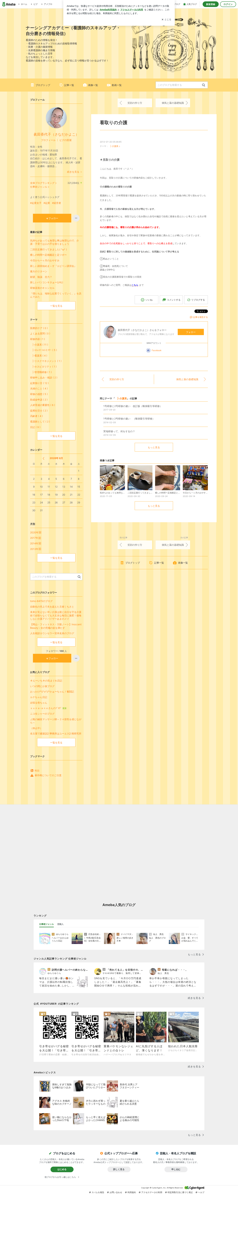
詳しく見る (119, 1169)
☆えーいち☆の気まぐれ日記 (46, 680)
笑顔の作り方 (135, 102)
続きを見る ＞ (74, 171)
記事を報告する (200, 317)
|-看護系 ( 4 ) (38, 355)
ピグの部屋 (65, 140)
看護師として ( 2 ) (40, 421)
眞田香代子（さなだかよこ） (56, 134)
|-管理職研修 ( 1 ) (41, 372)
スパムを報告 (98, 1192)
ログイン (228, 4)
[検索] (203, 85)
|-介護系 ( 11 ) (39, 344)
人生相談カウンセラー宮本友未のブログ (52, 633)
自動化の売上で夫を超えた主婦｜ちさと (52, 606)
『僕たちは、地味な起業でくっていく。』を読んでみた (55, 295)
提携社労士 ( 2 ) (39, 410)
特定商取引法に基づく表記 (180, 1192)
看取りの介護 (113, 122)
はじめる (62, 1169)
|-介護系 (113, 146)
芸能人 (60, 924)
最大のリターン (38, 271)
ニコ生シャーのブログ (42, 713)
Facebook (157, 350)
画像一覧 (93, 85)
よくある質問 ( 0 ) (40, 333)
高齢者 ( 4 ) (36, 415)
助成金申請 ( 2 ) (39, 399)
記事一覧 (69, 85)
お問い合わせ (116, 1192)
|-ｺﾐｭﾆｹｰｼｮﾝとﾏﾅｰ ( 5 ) (43, 349)
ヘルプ (201, 1192)
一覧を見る (56, 305)
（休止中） (36, 728)
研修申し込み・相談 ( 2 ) (43, 377)
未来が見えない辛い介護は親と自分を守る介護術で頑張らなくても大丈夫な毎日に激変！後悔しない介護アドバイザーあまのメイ (55, 615)
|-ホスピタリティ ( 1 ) (43, 366)
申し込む (176, 1169)
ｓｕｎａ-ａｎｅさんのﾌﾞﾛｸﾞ (48, 708)
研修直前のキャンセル (42, 287)
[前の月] (43, 458)
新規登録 (210, 4)
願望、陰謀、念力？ (41, 276)
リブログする (198, 299)
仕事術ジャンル (38, 186)
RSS (37, 770)
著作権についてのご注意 (48, 775)
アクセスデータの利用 (151, 1192)
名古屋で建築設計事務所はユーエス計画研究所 (55, 733)
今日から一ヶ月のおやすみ (44, 260)
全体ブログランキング (42, 182)
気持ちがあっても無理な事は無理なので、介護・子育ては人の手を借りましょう (54, 242)
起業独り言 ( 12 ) (39, 383)
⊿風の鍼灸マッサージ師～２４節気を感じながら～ (55, 721)
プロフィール (48, 140)
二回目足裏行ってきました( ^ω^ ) (48, 249)
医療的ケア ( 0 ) (39, 328)
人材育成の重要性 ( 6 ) (42, 404)
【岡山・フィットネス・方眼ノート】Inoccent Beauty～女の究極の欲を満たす (56, 626)
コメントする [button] (174, 299)
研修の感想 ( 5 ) (39, 394)
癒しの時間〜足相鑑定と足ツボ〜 (48, 254)
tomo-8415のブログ (41, 601)
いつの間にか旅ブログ (42, 686)
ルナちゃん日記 (38, 697)
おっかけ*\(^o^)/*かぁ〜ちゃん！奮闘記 (52, 691)
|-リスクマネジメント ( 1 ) (46, 360)
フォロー (191, 332)
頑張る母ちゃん (38, 702)
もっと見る (154, 447)
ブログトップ (43, 85)
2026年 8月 (56, 458)
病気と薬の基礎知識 (173, 102)
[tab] (46, 924)
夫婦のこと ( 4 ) (39, 388)
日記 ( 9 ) (35, 427)
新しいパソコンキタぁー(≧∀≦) (46, 282)
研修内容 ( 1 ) (37, 339)
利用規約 (132, 1192)
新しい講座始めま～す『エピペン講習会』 (53, 265)
